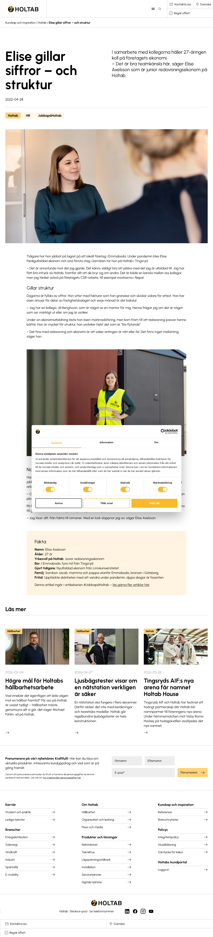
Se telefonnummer (101, 911)
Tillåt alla (154, 503)
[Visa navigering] (153, 9)
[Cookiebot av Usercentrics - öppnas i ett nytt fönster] (163, 431)
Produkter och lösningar (99, 837)
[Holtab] (23, 9)
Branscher (12, 830)
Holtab (42, 23)
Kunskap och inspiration (20, 23)
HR (28, 116)
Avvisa (59, 503)
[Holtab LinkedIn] (127, 911)
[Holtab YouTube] (151, 911)
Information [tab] (106, 442)
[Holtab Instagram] (143, 911)
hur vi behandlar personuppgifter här (62, 777)
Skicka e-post (79, 911)
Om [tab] (156, 442)
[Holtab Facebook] (135, 911)
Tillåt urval (106, 503)
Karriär (10, 805)
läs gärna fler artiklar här (131, 585)
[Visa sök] (159, 9)
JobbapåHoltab (49, 116)
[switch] (88, 489)
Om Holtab (90, 805)
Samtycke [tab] (56, 442)
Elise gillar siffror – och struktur (69, 23)
